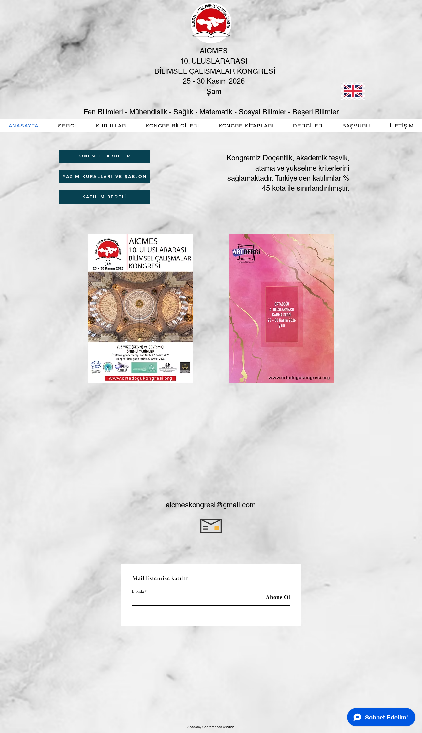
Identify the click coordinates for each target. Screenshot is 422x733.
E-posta (138, 591)
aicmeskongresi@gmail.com (211, 505)
